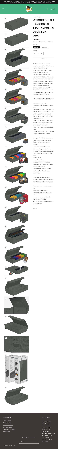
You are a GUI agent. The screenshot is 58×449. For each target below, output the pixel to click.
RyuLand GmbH (12, 445)
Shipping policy (7, 427)
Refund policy (7, 420)
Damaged (45, 47)
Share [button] (36, 208)
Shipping (41, 41)
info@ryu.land (46, 429)
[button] (3, 9)
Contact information (9, 429)
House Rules (6, 431)
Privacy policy (7, 422)
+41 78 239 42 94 (46, 427)
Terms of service (8, 425)
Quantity (35, 50)
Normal (36, 47)
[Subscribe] (37, 442)
